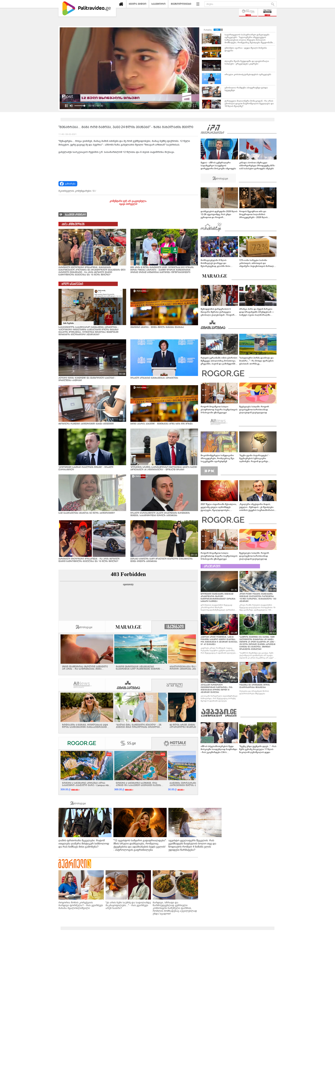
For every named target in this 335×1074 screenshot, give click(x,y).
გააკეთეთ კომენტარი (75, 214)
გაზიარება (70, 184)
